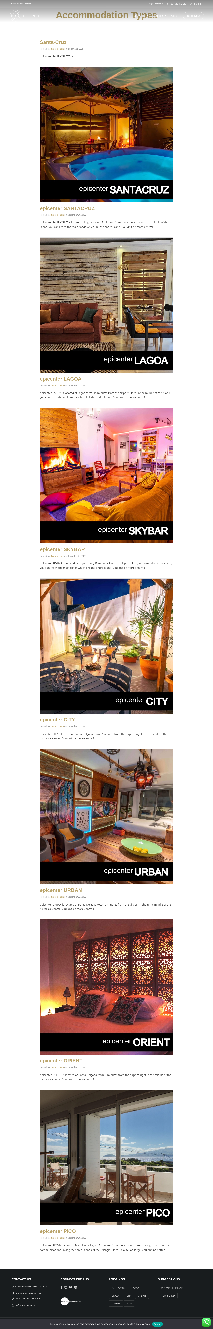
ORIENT (116, 1303)
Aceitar (157, 1324)
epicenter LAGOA (61, 379)
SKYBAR (116, 1295)
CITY (129, 1295)
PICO (129, 1303)
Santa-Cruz (53, 42)
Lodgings (139, 16)
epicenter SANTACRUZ (67, 208)
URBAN (142, 1295)
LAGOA (135, 1288)
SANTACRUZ (118, 1288)
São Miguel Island (172, 1288)
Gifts (174, 16)
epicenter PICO (58, 1231)
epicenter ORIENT (61, 1060)
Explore (158, 16)
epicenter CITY (57, 719)
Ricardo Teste (57, 48)
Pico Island (168, 1295)
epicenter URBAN (61, 890)
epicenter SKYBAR (62, 549)
